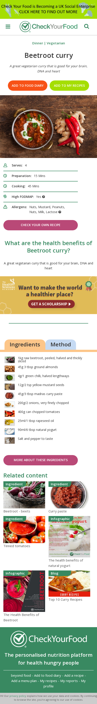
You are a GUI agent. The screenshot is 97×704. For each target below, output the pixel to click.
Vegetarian (56, 43)
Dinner (37, 43)
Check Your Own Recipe (40, 225)
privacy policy (18, 696)
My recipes (48, 680)
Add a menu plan (24, 680)
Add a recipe (74, 675)
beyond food (21, 675)
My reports (69, 680)
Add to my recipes (69, 85)
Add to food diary (28, 85)
